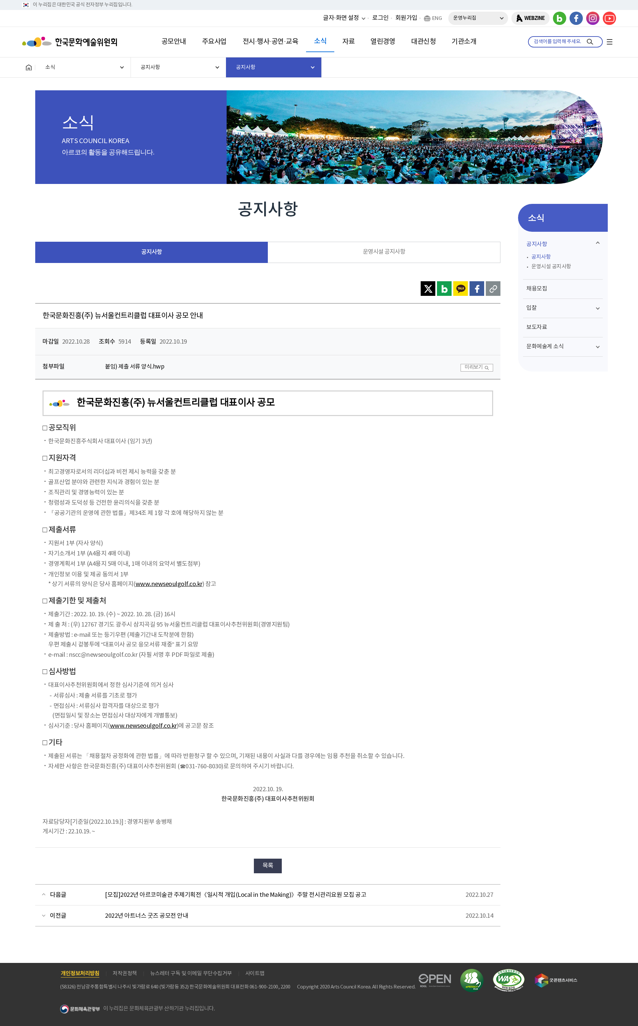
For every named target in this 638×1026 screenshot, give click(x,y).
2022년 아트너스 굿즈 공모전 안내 (146, 915)
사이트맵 (255, 974)
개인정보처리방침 (80, 974)
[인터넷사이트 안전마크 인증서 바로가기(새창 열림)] (471, 973)
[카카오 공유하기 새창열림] (461, 289)
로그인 (380, 18)
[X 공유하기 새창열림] (428, 289)
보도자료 (536, 327)
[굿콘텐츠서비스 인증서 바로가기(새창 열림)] (556, 976)
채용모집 (536, 289)
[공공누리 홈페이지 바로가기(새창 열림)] (435, 978)
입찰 (531, 308)
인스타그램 (592, 18)
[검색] (590, 42)
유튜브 (609, 18)
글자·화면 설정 (341, 18)
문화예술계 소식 (545, 346)
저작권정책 (125, 974)
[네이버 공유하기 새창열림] (444, 289)
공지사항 (151, 252)
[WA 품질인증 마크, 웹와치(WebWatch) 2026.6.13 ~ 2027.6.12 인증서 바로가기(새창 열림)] (508, 972)
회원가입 (406, 18)
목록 (268, 865)
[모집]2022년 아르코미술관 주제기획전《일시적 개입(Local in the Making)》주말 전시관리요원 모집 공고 (235, 895)
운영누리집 (465, 18)
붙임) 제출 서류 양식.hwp (134, 367)
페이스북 (576, 18)
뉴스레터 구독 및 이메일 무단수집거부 (191, 974)
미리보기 (473, 367)
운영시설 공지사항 (384, 252)
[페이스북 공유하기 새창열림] (477, 289)
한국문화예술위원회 (71, 42)
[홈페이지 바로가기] (28, 67)
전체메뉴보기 (609, 41)
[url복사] (493, 289)
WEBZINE (534, 18)
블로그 (559, 18)
